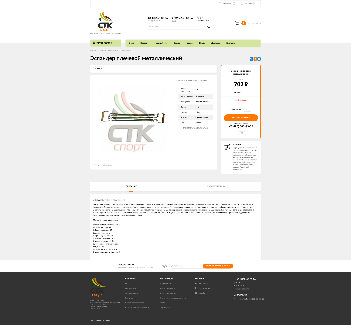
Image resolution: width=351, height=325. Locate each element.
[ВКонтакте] (251, 59)
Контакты (230, 43)
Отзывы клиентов (132, 293)
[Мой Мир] (259, 59)
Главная (93, 50)
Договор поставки (167, 288)
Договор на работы (168, 293)
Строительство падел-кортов (137, 308)
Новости (144, 43)
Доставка (215, 43)
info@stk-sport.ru (155, 21)
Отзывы (176, 43)
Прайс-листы (165, 284)
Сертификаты (165, 308)
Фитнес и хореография (109, 50)
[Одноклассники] (255, 59)
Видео (190, 43)
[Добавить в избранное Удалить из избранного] (242, 133)
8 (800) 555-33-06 (158, 18)
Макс (174, 21)
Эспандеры (126, 50)
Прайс (202, 43)
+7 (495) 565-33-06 (182, 18)
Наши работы (161, 43)
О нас (131, 43)
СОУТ (162, 303)
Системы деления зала (134, 303)
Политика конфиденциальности (173, 298)
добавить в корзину (241, 118)
